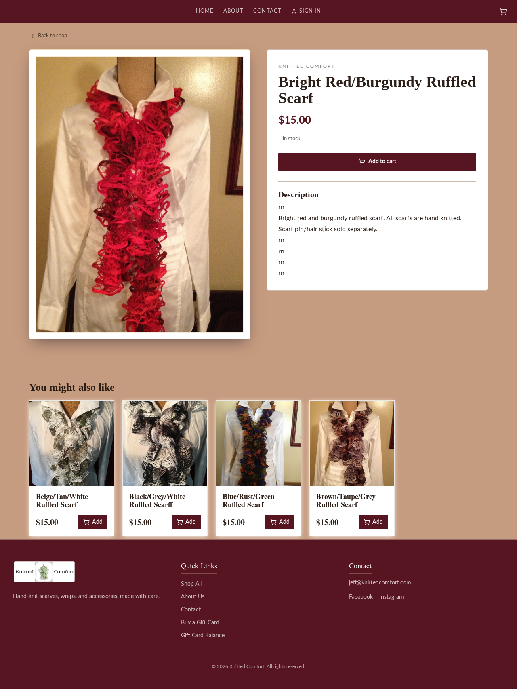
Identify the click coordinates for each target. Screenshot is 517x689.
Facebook (361, 597)
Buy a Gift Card (200, 623)
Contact (267, 11)
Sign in (310, 11)
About (233, 11)
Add (97, 522)
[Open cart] (503, 11)
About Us (192, 597)
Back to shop (52, 35)
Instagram (391, 597)
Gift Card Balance (203, 635)
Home (205, 11)
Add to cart (382, 161)
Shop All (191, 584)
